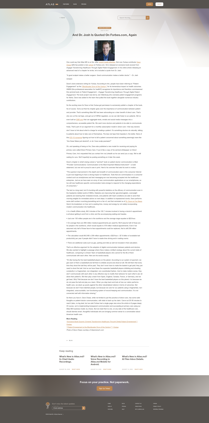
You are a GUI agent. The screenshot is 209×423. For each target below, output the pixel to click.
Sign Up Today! (104, 388)
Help (123, 409)
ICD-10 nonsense (75, 137)
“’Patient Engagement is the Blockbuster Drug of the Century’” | (92, 327)
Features (66, 4)
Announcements (104, 28)
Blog (75, 4)
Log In (149, 4)
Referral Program (158, 409)
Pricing (83, 4)
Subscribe (56, 406)
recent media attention (107, 62)
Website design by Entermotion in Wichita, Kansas (63, 414)
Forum (155, 403)
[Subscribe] (83, 408)
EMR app (79, 119)
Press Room (138, 406)
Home (109, 403)
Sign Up (159, 4)
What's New (76, 369)
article (91, 65)
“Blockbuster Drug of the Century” (94, 86)
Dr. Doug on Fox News (134, 201)
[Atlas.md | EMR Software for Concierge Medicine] (52, 4)
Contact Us (138, 403)
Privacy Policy (157, 406)
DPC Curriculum (139, 409)
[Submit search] (147, 18)
